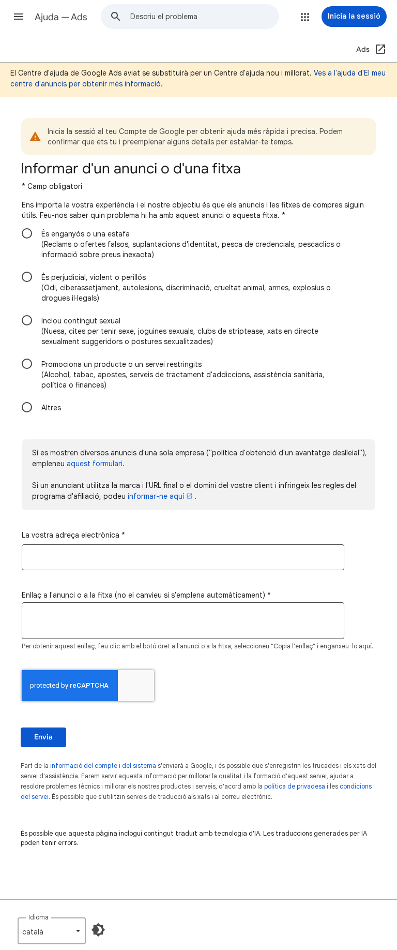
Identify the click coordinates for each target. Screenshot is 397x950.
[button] (18, 16)
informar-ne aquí (156, 496)
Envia (43, 737)
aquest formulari (95, 463)
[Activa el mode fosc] (98, 929)
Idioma (38, 917)
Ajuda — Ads (61, 17)
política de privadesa (294, 786)
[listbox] (52, 930)
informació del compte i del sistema (103, 765)
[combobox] (204, 16)
